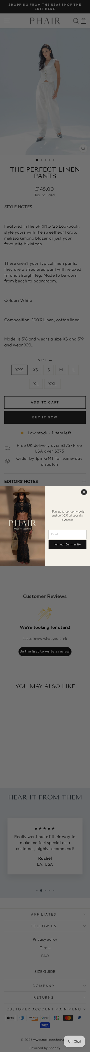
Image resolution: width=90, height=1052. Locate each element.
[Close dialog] (84, 492)
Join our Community (67, 544)
